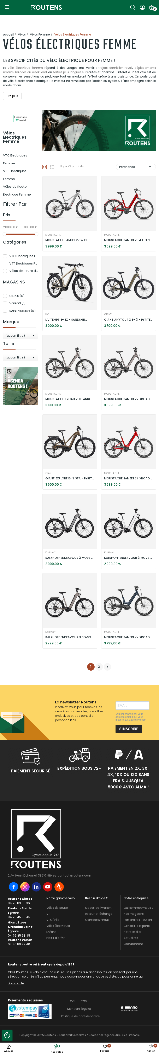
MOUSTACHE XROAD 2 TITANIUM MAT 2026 (69, 399)
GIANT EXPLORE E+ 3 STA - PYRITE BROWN (69, 478)
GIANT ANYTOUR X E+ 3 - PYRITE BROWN (128, 320)
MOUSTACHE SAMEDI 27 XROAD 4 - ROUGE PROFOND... (128, 478)
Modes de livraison (98, 907)
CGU (73, 1001)
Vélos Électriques (58, 925)
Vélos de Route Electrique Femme (17, 190)
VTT (49, 913)
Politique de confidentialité (80, 1016)
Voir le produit (57, 238)
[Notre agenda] (20, 386)
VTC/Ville (52, 919)
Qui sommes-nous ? (138, 907)
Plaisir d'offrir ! (56, 937)
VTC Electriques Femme (15, 159)
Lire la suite (16, 983)
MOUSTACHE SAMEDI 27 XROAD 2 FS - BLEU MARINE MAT (128, 637)
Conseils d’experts (137, 925)
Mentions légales (79, 1008)
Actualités (131, 937)
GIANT (108, 314)
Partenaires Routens (138, 919)
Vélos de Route (57, 907)
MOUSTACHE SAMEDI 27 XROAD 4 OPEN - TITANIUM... (128, 399)
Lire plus (12, 96)
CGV (84, 1001)
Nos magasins (134, 913)
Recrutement (133, 944)
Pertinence (136, 166)
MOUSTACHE (53, 235)
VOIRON (17, 303)
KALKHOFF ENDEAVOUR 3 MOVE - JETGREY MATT (69, 558)
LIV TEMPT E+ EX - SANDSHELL (66, 320)
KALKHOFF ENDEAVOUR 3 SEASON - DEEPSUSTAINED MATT (69, 637)
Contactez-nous (97, 919)
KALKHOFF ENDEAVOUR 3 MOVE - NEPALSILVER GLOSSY (128, 558)
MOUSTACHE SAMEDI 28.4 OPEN (127, 240)
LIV (47, 314)
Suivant (107, 667)
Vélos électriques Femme (14, 137)
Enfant (51, 931)
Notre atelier (132, 931)
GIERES (16, 296)
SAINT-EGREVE (22, 310)
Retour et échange (98, 913)
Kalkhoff (50, 552)
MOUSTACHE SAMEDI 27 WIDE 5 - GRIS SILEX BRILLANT (69, 240)
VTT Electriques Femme (14, 175)
